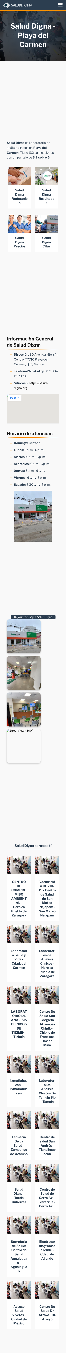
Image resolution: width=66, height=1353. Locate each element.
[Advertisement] (33, 100)
